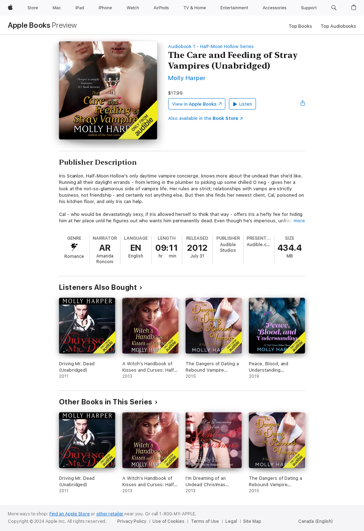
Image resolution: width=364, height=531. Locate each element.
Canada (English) (315, 521)
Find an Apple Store (69, 513)
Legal (231, 521)
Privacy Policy (131, 521)
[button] (333, 8)
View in (194, 104)
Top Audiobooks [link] (338, 26)
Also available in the (203, 118)
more (299, 220)
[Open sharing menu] (303, 104)
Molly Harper (187, 77)
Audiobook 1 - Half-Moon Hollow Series (211, 46)
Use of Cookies (168, 521)
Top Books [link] (300, 26)
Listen (245, 104)
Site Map (252, 521)
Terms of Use (205, 521)
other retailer (109, 513)
